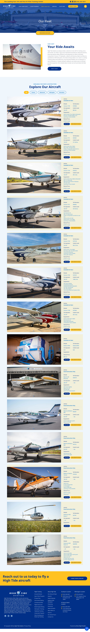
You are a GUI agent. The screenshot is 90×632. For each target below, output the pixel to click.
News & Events (51, 608)
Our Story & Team (52, 594)
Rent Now (67, 124)
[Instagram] (70, 1)
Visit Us (50, 612)
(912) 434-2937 (66, 607)
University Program (39, 613)
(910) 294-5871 (81, 1)
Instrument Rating (39, 600)
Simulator (61, 92)
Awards (50, 596)
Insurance (50, 606)
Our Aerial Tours (52, 614)
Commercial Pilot (38, 602)
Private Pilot (37, 598)
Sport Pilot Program (39, 596)
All (26, 92)
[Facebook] (72, 1)
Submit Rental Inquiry (77, 578)
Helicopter (52, 92)
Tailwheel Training (38, 611)
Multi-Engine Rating (39, 607)
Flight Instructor (38, 604)
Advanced (42, 92)
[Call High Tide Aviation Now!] (85, 6)
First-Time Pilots (23, 6)
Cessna (33, 92)
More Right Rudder (81, 626)
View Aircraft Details (75, 124)
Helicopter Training (39, 609)
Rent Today (54, 68)
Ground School (38, 594)
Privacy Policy (27, 626)
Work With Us (51, 610)
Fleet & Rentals (51, 598)
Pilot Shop (62, 6)
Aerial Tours (73, 6)
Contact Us (50, 617)
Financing (50, 604)
